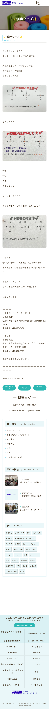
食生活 (22, 571)
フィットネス (34, 555)
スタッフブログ (31, 549)
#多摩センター (33, 410)
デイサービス (19, 533)
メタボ (9, 448)
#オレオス (31, 404)
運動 (7, 560)
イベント (10, 452)
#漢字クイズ (18, 404)
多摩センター (18, 549)
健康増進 (24, 560)
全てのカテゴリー (14, 430)
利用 (18, 566)
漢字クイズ (37, 533)
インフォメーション (17, 378)
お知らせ (9, 538)
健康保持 (15, 560)
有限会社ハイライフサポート (18, 435)
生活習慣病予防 (11, 571)
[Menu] (44, 3)
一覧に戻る (24, 387)
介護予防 (10, 443)
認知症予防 (10, 566)
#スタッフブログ (16, 410)
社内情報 (9, 533)
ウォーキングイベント (30, 544)
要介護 (25, 566)
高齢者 (32, 560)
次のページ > (40, 387)
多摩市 (17, 544)
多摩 (25, 555)
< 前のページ (9, 387)
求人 (28, 533)
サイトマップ (36, 685)
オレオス (6, 378)
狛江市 (8, 549)
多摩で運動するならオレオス (16, 358)
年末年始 (9, 544)
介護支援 (33, 566)
